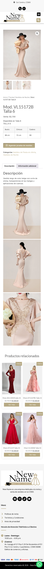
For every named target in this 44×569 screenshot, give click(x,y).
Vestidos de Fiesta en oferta (24, 152)
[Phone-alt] (20, 8)
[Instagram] (20, 499)
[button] (38, 14)
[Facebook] (15, 499)
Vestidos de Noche (22, 97)
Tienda (11, 97)
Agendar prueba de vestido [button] (20, 145)
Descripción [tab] (9, 166)
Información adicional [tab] (27, 166)
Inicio (5, 97)
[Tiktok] (24, 499)
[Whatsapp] (24, 8)
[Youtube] (29, 499)
